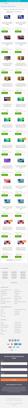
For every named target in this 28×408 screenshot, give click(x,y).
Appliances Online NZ (4, 325)
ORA (1, 332)
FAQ (1, 296)
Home (2, 3)
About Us (2, 309)
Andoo (2, 322)
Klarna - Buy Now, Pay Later (6, 298)
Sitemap (15, 303)
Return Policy (23, 309)
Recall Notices (17, 314)
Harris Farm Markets (4, 327)
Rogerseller (3, 334)
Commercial (3, 312)
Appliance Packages (18, 298)
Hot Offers (16, 300)
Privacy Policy (16, 311)
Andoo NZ (2, 324)
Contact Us (16, 289)
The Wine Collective (18, 324)
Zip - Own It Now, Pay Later (5, 301)
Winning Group (17, 329)
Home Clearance (4, 330)
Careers (2, 311)
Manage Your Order (18, 291)
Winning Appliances (18, 327)
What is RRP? (3, 303)
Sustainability (16, 312)
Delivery (2, 289)
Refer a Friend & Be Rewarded (19, 301)
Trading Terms (17, 309)
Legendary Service (8, 289)
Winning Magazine (17, 330)
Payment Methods (4, 293)
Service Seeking (17, 322)
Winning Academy (17, 325)
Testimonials (3, 316)
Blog (1, 314)
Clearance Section (17, 296)
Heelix (2, 329)
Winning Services (17, 332)
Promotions (16, 294)
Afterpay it (2, 300)
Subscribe (14, 379)
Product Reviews (4, 294)
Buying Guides (3, 291)
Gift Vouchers (16, 293)
